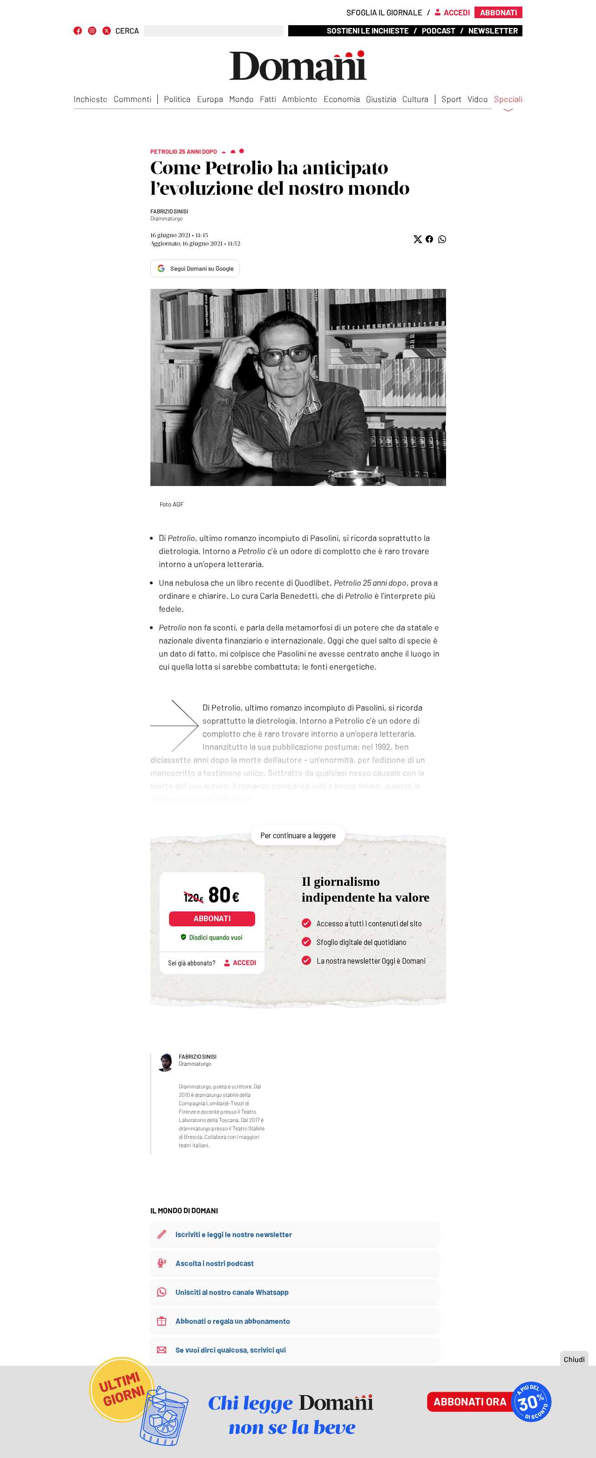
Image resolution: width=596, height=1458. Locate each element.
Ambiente (300, 99)
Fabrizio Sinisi (169, 211)
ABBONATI (212, 918)
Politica (177, 99)
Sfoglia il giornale (384, 12)
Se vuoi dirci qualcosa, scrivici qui (231, 1349)
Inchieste (91, 99)
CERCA (127, 30)
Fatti (268, 99)
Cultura (415, 99)
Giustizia (381, 99)
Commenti (132, 99)
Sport (451, 99)
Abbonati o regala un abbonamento (233, 1320)
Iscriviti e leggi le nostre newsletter (234, 1234)
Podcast (438, 30)
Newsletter (493, 30)
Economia (342, 99)
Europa (210, 99)
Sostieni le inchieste (368, 30)
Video (477, 99)
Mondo (241, 99)
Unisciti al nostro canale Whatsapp (232, 1291)
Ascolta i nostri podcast (215, 1263)
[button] (417, 239)
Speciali (508, 99)
